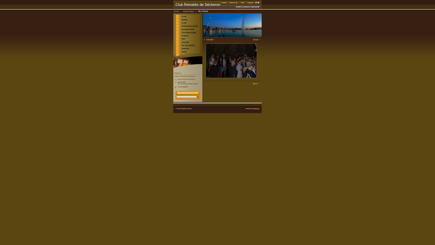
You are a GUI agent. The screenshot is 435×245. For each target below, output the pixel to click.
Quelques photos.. (188, 11)
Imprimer (251, 2)
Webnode (256, 108)
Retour (255, 83)
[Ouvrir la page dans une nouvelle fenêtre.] (231, 61)
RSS (243, 2)
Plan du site (234, 2)
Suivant (255, 39)
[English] (256, 3)
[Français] (258, 3)
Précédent (209, 39)
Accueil (224, 2)
